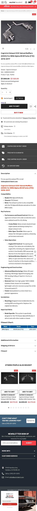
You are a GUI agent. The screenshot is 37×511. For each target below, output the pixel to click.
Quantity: (4, 88)
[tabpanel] (9, 387)
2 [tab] (11, 407)
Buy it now (18, 113)
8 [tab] (25, 407)
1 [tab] (8, 407)
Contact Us (30, 421)
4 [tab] (16, 407)
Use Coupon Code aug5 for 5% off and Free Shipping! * (18, 7)
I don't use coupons (10, 507)
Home (2, 11)
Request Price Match (29, 118)
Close (35, 6)
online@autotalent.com (16, 477)
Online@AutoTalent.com (9, 181)
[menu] (2, 2)
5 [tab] (18, 407)
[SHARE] (34, 106)
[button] (30, 2)
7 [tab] (23, 407)
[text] (9, 497)
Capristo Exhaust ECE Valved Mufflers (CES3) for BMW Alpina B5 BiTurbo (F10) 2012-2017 (17, 56)
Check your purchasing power (10, 81)
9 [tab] (28, 407)
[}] (18, 32)
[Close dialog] (35, 492)
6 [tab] (21, 407)
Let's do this (9, 504)
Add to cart (14, 106)
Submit (29, 443)
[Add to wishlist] (30, 106)
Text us (20, 98)
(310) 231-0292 (11, 423)
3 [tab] (13, 407)
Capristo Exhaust (11, 70)
